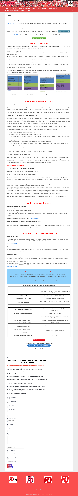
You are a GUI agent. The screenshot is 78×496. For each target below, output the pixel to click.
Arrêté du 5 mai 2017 (11, 23)
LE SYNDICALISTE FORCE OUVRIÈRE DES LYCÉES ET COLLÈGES (18, 10)
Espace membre (52, 8)
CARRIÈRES (11, 8)
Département (11, 428)
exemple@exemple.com (12, 453)
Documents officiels (11, 27)
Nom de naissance (12, 409)
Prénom (10, 414)
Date (15, 422)
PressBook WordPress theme (47, 494)
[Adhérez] (70, 3)
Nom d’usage (11, 405)
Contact (39, 8)
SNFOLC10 (17, 2)
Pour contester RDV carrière (39, 38)
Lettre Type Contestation (39, 339)
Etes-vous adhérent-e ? (13, 397)
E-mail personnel (12, 450)
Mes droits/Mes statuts (30, 8)
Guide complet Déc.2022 (63, 31)
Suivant (10, 467)
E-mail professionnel (11, 457)
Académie (11, 424)
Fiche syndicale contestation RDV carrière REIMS (39, 345)
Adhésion (44, 8)
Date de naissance (12, 418)
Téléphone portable (12, 445)
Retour (9, 465)
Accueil (6, 8)
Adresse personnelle (11, 434)
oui (8, 398)
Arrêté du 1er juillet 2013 (12, 34)
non (11, 398)
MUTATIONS (19, 8)
